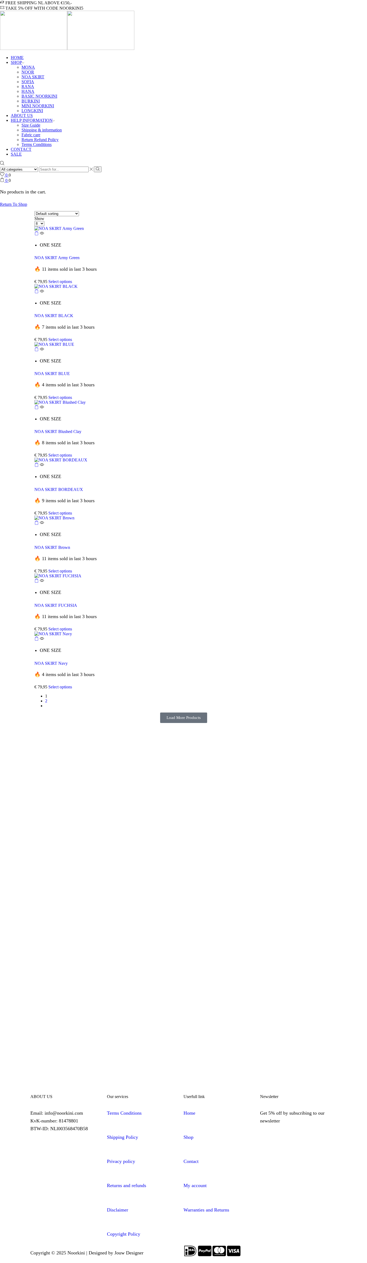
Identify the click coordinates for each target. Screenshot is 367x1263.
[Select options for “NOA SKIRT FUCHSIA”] (36, 581)
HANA (27, 91)
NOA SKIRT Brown (52, 547)
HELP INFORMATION (32, 120)
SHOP (16, 62)
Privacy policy (121, 1161)
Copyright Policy (123, 1234)
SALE (16, 154)
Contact (191, 1161)
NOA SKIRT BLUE (52, 373)
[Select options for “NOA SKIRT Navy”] (36, 639)
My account (195, 1185)
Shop (188, 1137)
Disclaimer (117, 1210)
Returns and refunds (126, 1185)
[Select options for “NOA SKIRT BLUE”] (36, 349)
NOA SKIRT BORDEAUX (58, 489)
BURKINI (30, 101)
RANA (27, 86)
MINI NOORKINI (37, 106)
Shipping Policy (122, 1137)
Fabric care (30, 135)
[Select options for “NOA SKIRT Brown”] (36, 523)
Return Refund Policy (40, 139)
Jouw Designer (128, 1252)
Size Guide (30, 125)
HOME (17, 57)
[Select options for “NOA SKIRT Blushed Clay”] (36, 407)
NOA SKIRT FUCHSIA (55, 605)
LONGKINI (32, 110)
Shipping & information (41, 130)
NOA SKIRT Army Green (57, 257)
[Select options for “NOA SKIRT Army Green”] (36, 234)
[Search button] (98, 169)
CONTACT (21, 149)
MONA (28, 67)
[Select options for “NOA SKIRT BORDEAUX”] (36, 465)
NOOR (27, 72)
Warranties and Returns (206, 1210)
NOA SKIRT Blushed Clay (57, 431)
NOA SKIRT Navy (51, 663)
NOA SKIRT (32, 77)
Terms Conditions (36, 144)
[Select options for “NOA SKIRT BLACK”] (36, 291)
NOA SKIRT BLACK (53, 315)
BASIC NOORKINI (39, 96)
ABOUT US (22, 115)
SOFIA (27, 81)
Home (189, 1113)
